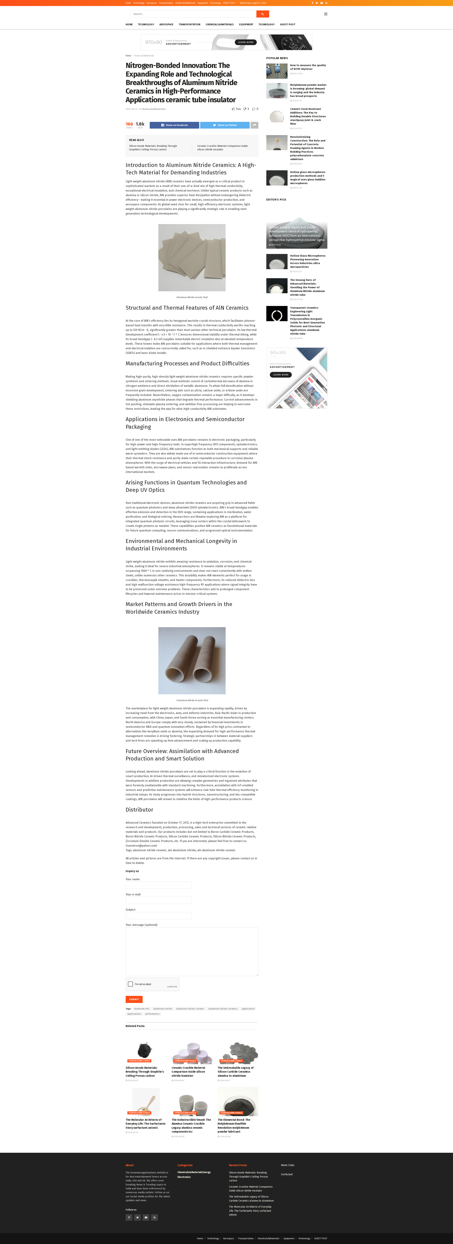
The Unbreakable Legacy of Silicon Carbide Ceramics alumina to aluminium (235, 1071)
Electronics (184, 1177)
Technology (138, 3)
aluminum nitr (141, 1009)
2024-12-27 (297, 271)
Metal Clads (287, 1165)
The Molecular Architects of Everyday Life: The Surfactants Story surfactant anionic (145, 1123)
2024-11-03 (276, 245)
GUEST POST (229, 3)
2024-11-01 (297, 128)
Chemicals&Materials (185, 3)
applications (134, 1014)
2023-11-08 (297, 74)
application (248, 1009)
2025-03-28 (297, 299)
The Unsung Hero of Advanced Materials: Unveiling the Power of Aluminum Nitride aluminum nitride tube (307, 287)
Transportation (166, 3)
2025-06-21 (131, 109)
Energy (206, 1172)
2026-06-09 (132, 1132)
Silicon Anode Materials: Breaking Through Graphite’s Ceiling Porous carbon (145, 1071)
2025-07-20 (297, 188)
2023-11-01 (297, 101)
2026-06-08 (178, 1136)
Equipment (203, 3)
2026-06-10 (224, 1080)
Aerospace (152, 3)
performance (152, 1014)
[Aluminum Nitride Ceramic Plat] (192, 257)
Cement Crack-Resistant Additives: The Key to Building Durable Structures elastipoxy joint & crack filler (308, 116)
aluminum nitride (162, 1009)
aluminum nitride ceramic (190, 1009)
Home (128, 3)
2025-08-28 (297, 338)
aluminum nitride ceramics (223, 1009)
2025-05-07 (297, 164)
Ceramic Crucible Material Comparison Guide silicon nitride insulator (188, 1071)
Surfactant (287, 1174)
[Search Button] (262, 14)
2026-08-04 (132, 1080)
